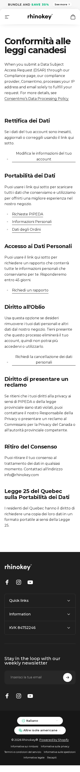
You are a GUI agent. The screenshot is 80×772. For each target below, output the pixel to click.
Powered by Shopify (54, 740)
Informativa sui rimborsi (24, 746)
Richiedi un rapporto (30, 290)
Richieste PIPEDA (27, 214)
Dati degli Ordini (26, 229)
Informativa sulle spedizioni (60, 752)
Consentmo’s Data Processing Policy (36, 99)
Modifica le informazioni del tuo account (44, 156)
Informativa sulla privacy (55, 746)
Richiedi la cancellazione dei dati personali (43, 360)
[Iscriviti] (67, 677)
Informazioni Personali (32, 222)
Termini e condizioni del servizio (22, 752)
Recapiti (52, 757)
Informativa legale (34, 757)
